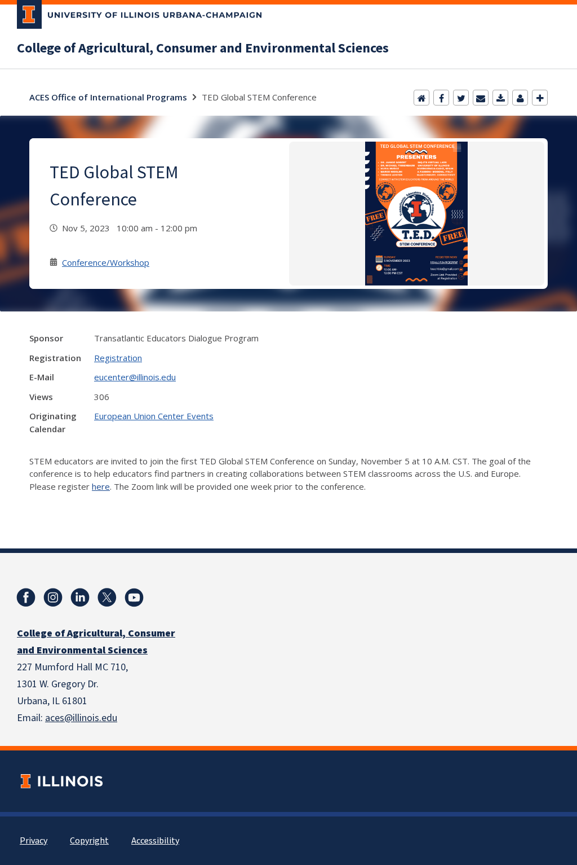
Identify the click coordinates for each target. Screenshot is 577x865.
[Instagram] (53, 597)
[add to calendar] (500, 98)
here (101, 486)
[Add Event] (540, 98)
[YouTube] (134, 597)
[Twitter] (461, 98)
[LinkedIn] (80, 597)
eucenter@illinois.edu (135, 377)
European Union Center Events (154, 415)
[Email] (481, 98)
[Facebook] (441, 98)
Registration (118, 357)
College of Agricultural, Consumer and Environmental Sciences (203, 48)
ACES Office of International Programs (108, 97)
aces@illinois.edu (81, 718)
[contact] (520, 98)
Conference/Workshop (105, 262)
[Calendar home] (421, 98)
